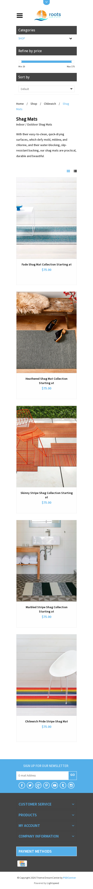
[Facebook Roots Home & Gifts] (22, 785)
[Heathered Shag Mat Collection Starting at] (46, 332)
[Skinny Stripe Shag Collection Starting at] (46, 446)
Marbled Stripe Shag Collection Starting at (46, 609)
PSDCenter (69, 877)
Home (20, 104)
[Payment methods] (22, 863)
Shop (21, 38)
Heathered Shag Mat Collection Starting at (46, 381)
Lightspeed (53, 883)
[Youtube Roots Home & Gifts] (54, 785)
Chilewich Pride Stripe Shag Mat (46, 721)
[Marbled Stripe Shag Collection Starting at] (46, 560)
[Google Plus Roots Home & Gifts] (38, 785)
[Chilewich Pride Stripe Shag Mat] (46, 675)
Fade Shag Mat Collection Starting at (47, 264)
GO (72, 774)
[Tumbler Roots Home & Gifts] (63, 785)
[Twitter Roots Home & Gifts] (30, 785)
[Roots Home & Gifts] (51, 15)
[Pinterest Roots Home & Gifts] (46, 785)
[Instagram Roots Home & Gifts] (71, 785)
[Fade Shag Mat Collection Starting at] (46, 218)
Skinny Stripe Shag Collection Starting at (47, 495)
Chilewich (50, 104)
